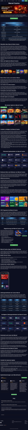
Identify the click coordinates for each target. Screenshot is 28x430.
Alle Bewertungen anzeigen (14, 394)
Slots (23, 107)
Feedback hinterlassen (24, 377)
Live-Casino (10, 107)
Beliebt (3, 107)
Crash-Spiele (17, 107)
